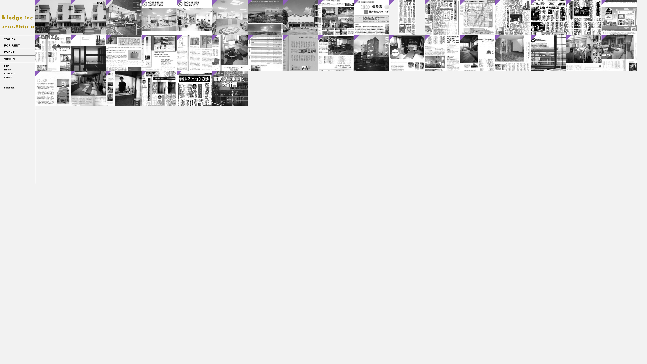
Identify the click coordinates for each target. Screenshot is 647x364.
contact (17, 74)
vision (17, 59)
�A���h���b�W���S (17, 17)
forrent (17, 45)
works (17, 38)
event (17, 52)
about (17, 78)
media (17, 70)
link (17, 66)
